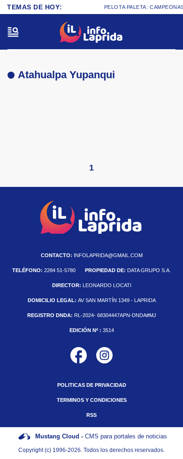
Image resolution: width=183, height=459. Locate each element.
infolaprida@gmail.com (92, 255)
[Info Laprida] (92, 32)
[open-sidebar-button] (13, 31)
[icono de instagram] (104, 355)
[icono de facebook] (78, 355)
